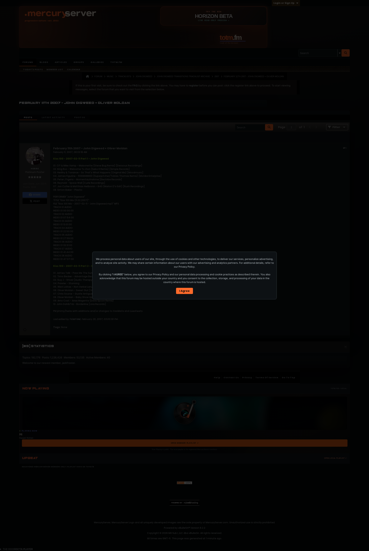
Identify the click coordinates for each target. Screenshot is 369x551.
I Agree (184, 291)
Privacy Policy (186, 266)
